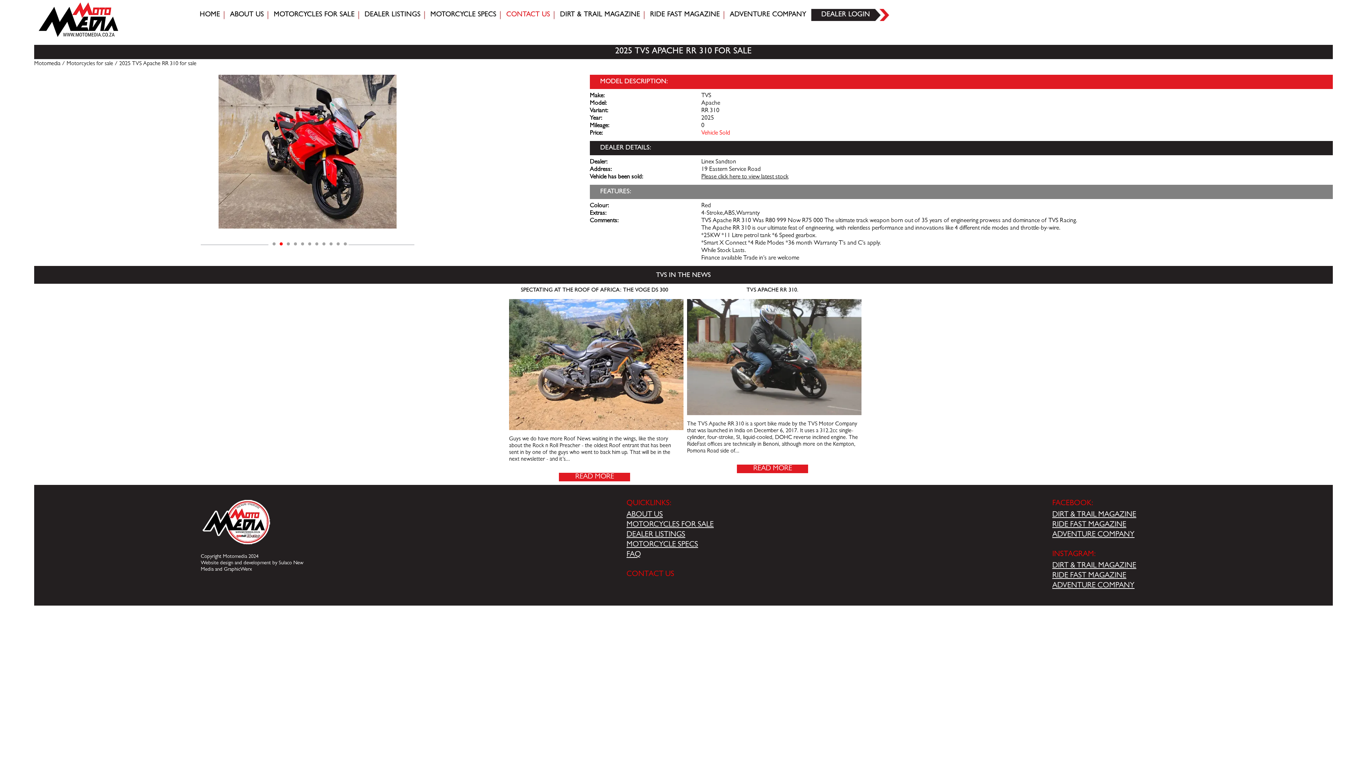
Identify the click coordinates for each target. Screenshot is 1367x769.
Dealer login (845, 15)
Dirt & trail (600, 15)
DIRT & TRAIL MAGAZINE (1094, 515)
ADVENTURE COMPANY (1093, 535)
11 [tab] (345, 244)
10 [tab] (338, 244)
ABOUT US (645, 515)
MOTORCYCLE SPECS (662, 545)
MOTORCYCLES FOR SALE (670, 525)
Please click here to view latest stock (745, 177)
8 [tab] (324, 244)
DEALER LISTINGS (656, 535)
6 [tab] (309, 244)
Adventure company (768, 15)
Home (210, 15)
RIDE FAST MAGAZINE (1089, 525)
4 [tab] (295, 244)
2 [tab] (281, 244)
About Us (247, 15)
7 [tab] (316, 244)
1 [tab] (274, 244)
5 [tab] (302, 244)
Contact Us (528, 15)
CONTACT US (650, 575)
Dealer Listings (392, 15)
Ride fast (685, 15)
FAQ (634, 555)
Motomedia (47, 64)
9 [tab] (331, 244)
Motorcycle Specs (463, 15)
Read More (594, 477)
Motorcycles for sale (314, 15)
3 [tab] (288, 244)
